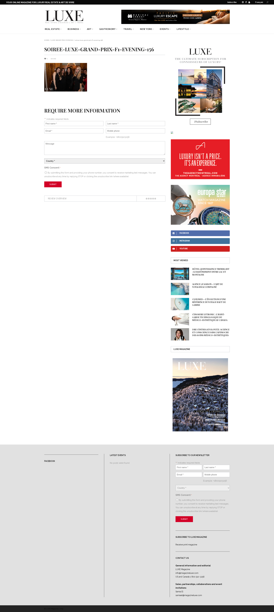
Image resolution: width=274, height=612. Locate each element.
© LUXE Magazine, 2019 (53, 609)
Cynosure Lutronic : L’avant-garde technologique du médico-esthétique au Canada (209, 317)
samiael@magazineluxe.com (189, 595)
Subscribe (232, 2)
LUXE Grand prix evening (62, 40)
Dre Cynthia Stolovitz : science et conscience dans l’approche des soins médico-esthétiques (210, 332)
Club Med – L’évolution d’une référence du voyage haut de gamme (209, 302)
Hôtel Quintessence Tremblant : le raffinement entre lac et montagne (210, 272)
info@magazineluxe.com (187, 573)
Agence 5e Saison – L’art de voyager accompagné (207, 285)
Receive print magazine (186, 544)
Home (46, 40)
